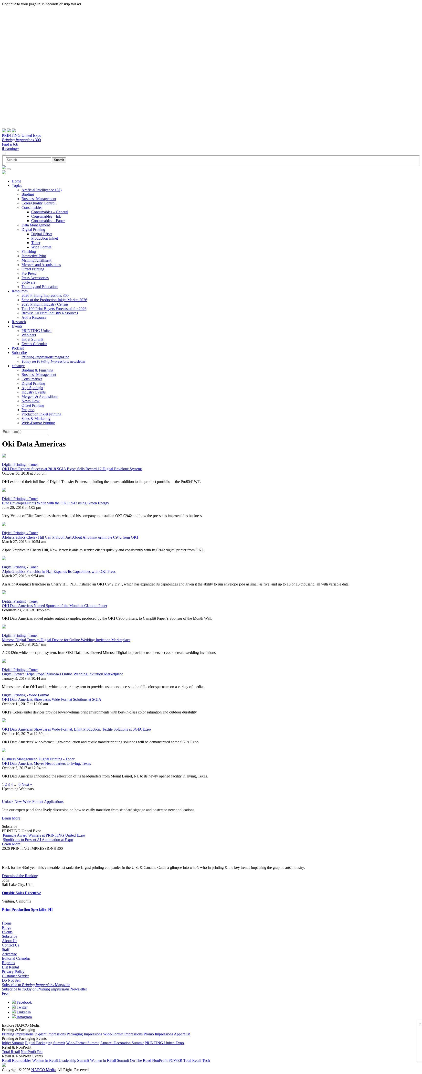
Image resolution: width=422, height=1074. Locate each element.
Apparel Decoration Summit (122, 1043)
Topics (17, 185)
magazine (45, 357)
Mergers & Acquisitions (39, 396)
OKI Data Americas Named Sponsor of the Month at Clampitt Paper (54, 606)
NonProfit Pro (31, 1052)
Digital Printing (33, 229)
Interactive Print (33, 256)
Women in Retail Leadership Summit (60, 1060)
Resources (20, 291)
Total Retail (11, 1052)
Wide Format (41, 247)
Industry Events (33, 392)
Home (16, 181)
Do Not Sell (11, 980)
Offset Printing (32, 269)
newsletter (53, 361)
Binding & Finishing (37, 370)
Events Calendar (34, 344)
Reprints (8, 963)
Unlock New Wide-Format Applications (32, 801)
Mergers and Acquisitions (41, 265)
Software (28, 282)
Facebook (24, 1002)
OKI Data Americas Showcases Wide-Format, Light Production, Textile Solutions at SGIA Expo (76, 729)
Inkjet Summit (32, 339)
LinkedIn (23, 1012)
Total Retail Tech (196, 1060)
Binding (27, 194)
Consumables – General (49, 212)
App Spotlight (32, 388)
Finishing (28, 251)
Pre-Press (28, 273)
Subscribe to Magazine (36, 985)
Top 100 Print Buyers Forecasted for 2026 (53, 309)
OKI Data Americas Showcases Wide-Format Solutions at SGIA (51, 699)
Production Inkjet (44, 238)
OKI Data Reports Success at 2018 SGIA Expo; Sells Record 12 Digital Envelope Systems (72, 469)
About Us (9, 941)
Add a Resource (33, 317)
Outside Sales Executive (21, 893)
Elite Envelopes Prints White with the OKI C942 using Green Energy (55, 503)
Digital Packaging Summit (45, 1043)
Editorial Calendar (16, 958)
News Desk (30, 401)
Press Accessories (35, 278)
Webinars (28, 335)
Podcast (18, 348)
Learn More (11, 818)
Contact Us (10, 945)
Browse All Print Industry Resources (49, 313)
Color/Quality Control (38, 203)
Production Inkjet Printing (41, 414)
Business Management (38, 199)
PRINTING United (36, 331)
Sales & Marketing (35, 418)
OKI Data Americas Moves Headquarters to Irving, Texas (46, 763)
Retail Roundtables (16, 1060)
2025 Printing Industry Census (44, 304)
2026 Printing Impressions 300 (45, 295)
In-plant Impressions (50, 1034)
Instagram (24, 1017)
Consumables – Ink (46, 216)
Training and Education (39, 287)
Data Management (35, 225)
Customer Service (15, 976)
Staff (5, 949)
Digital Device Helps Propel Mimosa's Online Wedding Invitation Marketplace (62, 674)
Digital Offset (41, 234)
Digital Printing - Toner (20, 464)
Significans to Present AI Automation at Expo (38, 840)
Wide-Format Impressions (123, 1034)
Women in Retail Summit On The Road (120, 1060)
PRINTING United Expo (21, 135)
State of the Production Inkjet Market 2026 (54, 300)
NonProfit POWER (167, 1060)
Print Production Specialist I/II (27, 909)
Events (17, 326)
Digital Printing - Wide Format (25, 695)
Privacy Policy (13, 971)
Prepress (27, 410)
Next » (26, 784)
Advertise (9, 954)
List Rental (10, 967)
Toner (35, 243)
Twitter (22, 1007)
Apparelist (182, 1034)
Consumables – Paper (48, 221)
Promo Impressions (158, 1034)
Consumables (31, 207)
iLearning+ (10, 149)
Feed (6, 993)
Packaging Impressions (84, 1034)
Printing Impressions (17, 1034)
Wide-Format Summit (82, 1043)
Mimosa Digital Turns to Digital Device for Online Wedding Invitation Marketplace (66, 640)
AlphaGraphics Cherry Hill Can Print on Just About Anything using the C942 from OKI (70, 537)
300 (21, 140)
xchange (18, 366)
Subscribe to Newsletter (44, 989)
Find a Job (10, 144)
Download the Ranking (20, 876)
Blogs (6, 927)
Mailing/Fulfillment (36, 260)
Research (19, 322)
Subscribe (19, 353)
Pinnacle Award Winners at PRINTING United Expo (44, 835)
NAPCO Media (43, 1070)
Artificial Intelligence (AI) (41, 190)
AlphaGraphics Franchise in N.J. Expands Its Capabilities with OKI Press (59, 571)
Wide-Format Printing (38, 423)
